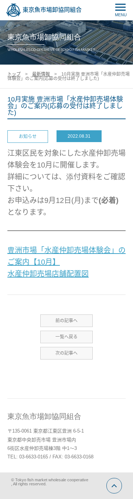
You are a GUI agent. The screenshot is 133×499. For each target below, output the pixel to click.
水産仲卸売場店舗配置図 (48, 274)
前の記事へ (66, 320)
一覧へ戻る (66, 337)
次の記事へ (66, 353)
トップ (14, 74)
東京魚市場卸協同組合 (52, 10)
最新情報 (41, 74)
